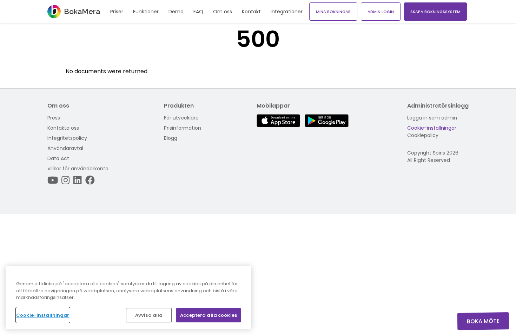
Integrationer (287, 11)
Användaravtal (65, 148)
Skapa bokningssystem (435, 11)
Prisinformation (182, 127)
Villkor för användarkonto (77, 168)
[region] (128, 297)
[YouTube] (52, 180)
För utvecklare (181, 117)
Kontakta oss (63, 127)
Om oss (222, 11)
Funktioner (146, 11)
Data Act (58, 158)
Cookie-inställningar (431, 127)
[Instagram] (65, 180)
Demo (176, 11)
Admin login (381, 11)
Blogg (170, 138)
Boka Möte (483, 321)
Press (53, 117)
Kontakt (251, 11)
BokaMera (82, 11)
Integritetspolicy (67, 138)
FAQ (198, 11)
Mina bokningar (333, 11)
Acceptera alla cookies (208, 315)
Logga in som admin (432, 117)
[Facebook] (90, 180)
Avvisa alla (149, 315)
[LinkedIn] (77, 180)
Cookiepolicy (422, 135)
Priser (116, 11)
